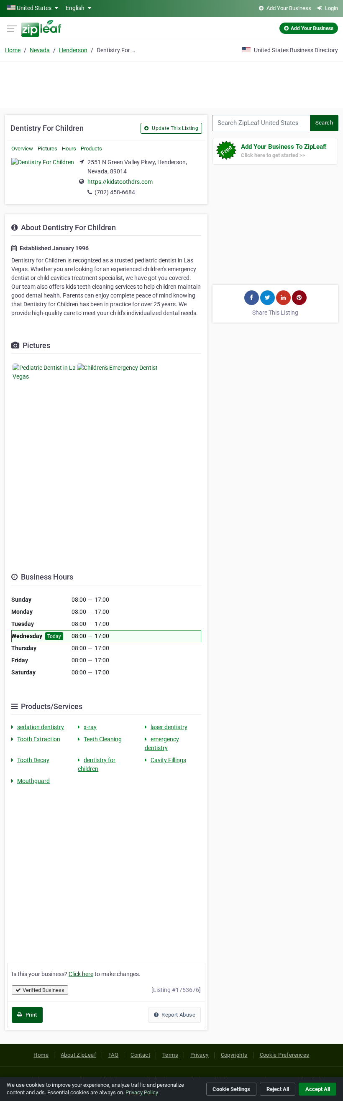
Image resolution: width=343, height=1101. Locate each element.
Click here (81, 974)
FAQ (113, 1055)
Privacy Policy (141, 1092)
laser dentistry (169, 727)
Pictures (47, 148)
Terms (170, 1055)
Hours (69, 148)
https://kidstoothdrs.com (120, 181)
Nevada (40, 50)
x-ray (90, 727)
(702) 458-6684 (115, 192)
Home (12, 50)
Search (324, 123)
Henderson (73, 50)
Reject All (277, 1089)
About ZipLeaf (78, 1055)
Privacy (199, 1055)
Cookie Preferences (285, 1055)
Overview (22, 148)
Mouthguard (33, 781)
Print (30, 1015)
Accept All (317, 1089)
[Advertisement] (171, 83)
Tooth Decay (33, 760)
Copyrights (234, 1055)
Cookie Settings (231, 1089)
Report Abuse (177, 1015)
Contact (140, 1055)
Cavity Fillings (168, 760)
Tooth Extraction (38, 739)
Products (91, 148)
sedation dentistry (40, 727)
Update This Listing (174, 128)
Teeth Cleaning (103, 739)
